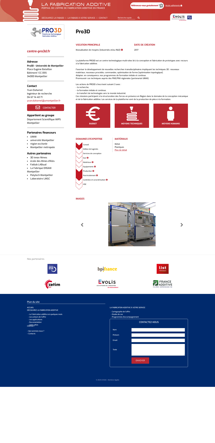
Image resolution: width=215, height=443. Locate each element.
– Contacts (31, 333)
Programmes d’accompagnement (125, 317)
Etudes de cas (117, 314)
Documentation (35, 322)
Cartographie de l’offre (121, 311)
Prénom (116, 335)
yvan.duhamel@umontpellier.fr (44, 100)
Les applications (35, 319)
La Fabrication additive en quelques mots (45, 314)
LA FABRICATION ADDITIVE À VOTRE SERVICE (127, 307)
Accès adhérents (172, 5)
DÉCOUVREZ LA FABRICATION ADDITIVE (42, 310)
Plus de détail (121, 150)
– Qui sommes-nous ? (35, 331)
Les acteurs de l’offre (37, 317)
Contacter (49, 107)
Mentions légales (113, 380)
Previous (82, 225)
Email (115, 340)
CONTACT (31, 326)
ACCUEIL (30, 307)
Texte (115, 349)
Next (181, 225)
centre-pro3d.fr (38, 51)
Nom (115, 330)
